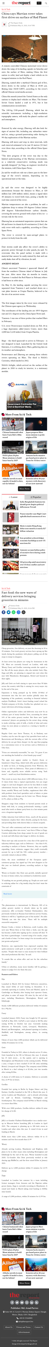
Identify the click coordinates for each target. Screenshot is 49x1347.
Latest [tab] (14, 497)
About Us (8, 1327)
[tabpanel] (24, 537)
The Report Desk (16, 23)
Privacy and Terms (23, 1327)
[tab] (13, 497)
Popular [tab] (36, 497)
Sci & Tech (6, 9)
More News (24, 488)
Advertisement (24, 1332)
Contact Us (39, 1327)
